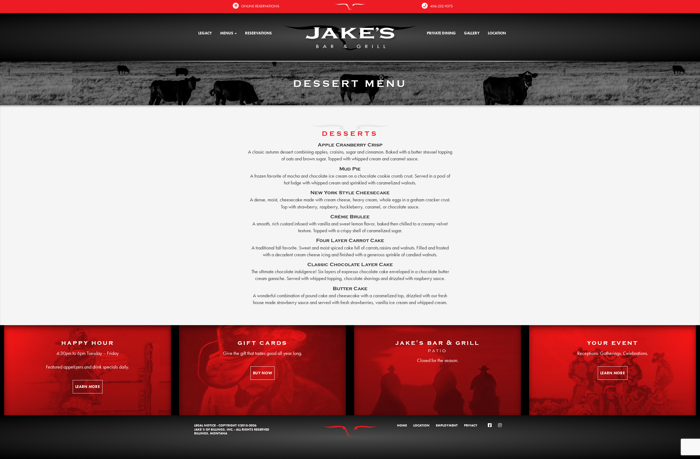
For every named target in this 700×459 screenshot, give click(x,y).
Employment (447, 425)
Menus (227, 33)
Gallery (472, 33)
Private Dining (441, 33)
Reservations (258, 33)
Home (402, 425)
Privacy (470, 425)
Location (497, 33)
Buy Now (262, 372)
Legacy (205, 33)
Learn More (87, 386)
